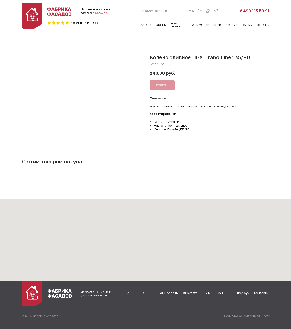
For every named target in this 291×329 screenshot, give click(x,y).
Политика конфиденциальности (247, 316)
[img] (59, 11)
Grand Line (174, 122)
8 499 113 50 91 (254, 11)
